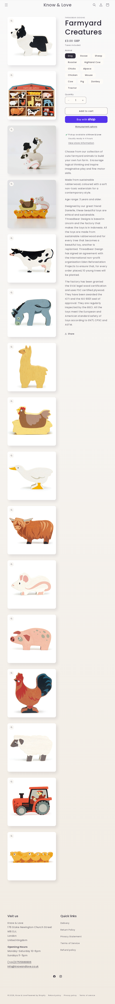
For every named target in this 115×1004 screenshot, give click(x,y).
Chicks (72, 68)
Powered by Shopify (36, 995)
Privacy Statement (71, 936)
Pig (82, 81)
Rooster (72, 62)
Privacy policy (70, 995)
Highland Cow (92, 62)
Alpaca (87, 68)
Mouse (89, 75)
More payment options (86, 126)
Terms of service (87, 995)
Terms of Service (70, 943)
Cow (70, 81)
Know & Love (21, 995)
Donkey (95, 81)
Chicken (73, 75)
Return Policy (67, 929)
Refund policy (68, 949)
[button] (6, 5)
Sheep (98, 55)
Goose (84, 55)
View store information (81, 143)
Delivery (64, 923)
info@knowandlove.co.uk (22, 966)
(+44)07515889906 (19, 962)
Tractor (72, 87)
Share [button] (71, 333)
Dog (70, 55)
